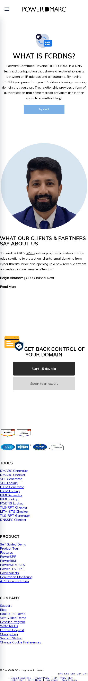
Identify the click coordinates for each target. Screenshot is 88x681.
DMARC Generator (14, 471)
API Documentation (14, 581)
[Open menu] (6, 9)
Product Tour (9, 548)
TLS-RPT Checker (13, 507)
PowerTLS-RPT (12, 569)
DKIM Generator (12, 487)
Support (6, 605)
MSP (30, 253)
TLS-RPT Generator (15, 515)
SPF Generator (11, 479)
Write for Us (9, 626)
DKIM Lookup (10, 491)
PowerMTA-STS (12, 565)
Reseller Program (12, 622)
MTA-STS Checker (14, 511)
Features (6, 552)
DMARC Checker (12, 475)
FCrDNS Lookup (12, 503)
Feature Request (12, 630)
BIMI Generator (11, 495)
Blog (3, 610)
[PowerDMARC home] (44, 9)
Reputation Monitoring (16, 577)
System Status (11, 638)
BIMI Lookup (9, 499)
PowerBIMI (8, 561)
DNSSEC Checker (13, 520)
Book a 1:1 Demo (12, 614)
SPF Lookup (9, 483)
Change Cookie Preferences (20, 642)
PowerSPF (8, 556)
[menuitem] (20, 678)
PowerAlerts (9, 573)
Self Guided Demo (13, 544)
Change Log (9, 634)
